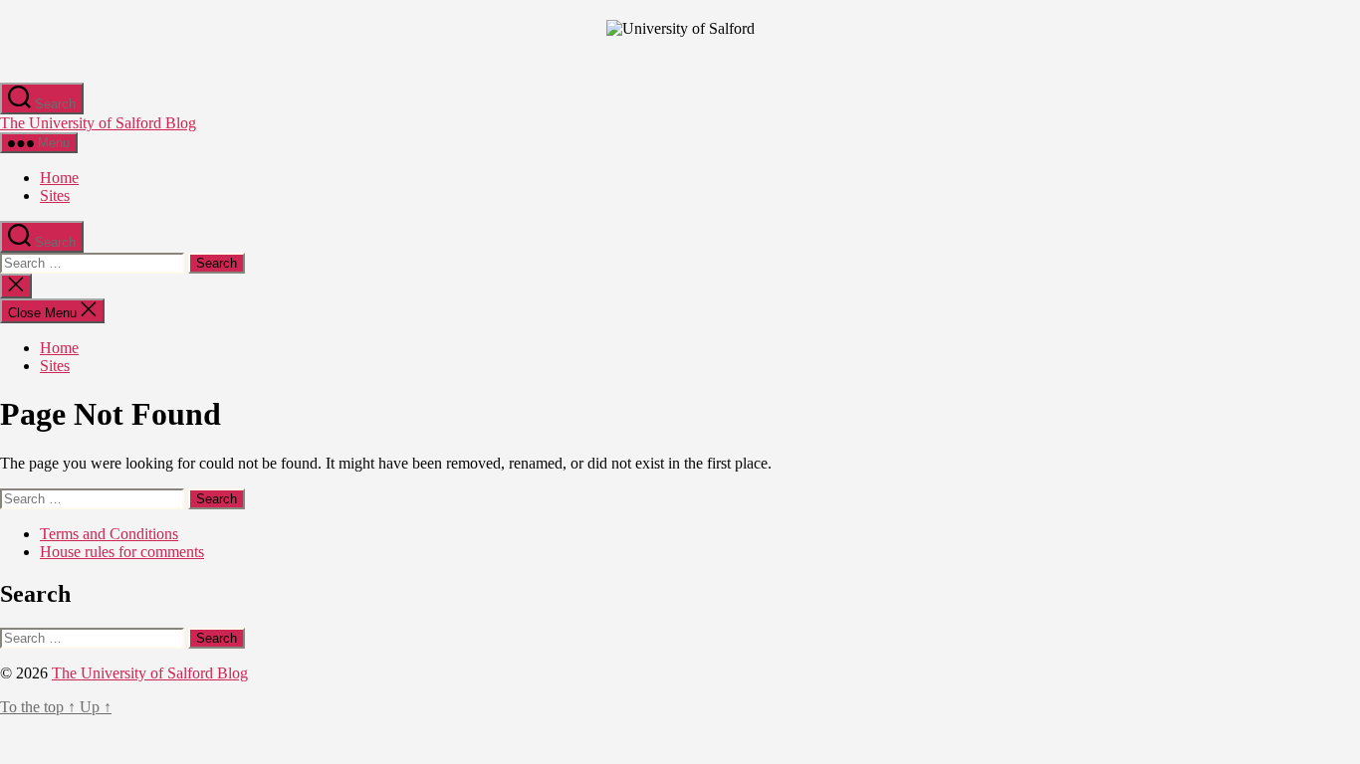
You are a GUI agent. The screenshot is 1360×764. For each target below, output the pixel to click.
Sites (55, 195)
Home (59, 177)
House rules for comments (122, 551)
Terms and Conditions (109, 533)
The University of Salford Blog (98, 122)
